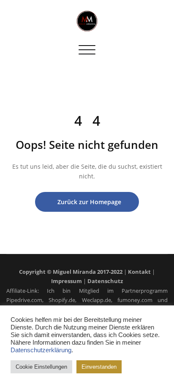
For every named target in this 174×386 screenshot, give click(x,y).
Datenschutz (105, 281)
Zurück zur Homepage (89, 202)
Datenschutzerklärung (41, 350)
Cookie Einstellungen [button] (41, 367)
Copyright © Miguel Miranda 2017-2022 (70, 271)
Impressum (66, 281)
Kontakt (139, 271)
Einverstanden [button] (99, 367)
